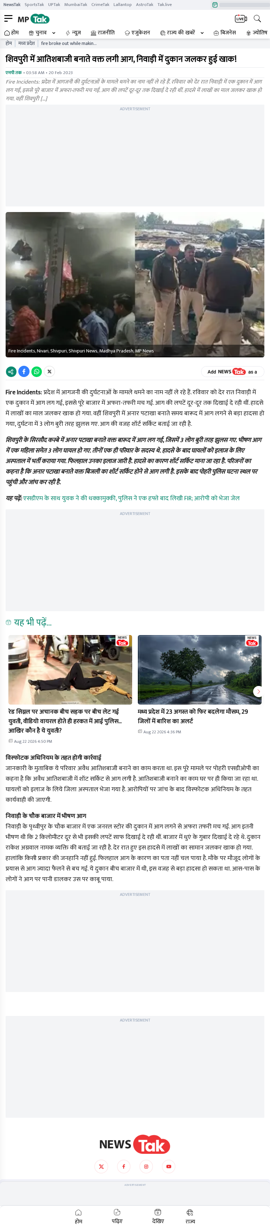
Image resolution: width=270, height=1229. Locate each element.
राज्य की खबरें (181, 33)
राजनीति (106, 33)
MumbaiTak (75, 4)
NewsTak (12, 4)
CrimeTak (100, 4)
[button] (70, 670)
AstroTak (144, 4)
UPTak (54, 4)
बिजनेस (228, 33)
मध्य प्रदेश (26, 43)
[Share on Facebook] (24, 371)
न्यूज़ (76, 33)
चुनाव (41, 33)
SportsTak (34, 4)
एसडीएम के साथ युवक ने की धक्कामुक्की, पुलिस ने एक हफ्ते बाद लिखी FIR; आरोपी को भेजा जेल (131, 498)
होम (15, 33)
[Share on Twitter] (49, 371)
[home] (135, 1144)
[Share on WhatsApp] (36, 371)
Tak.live (165, 4)
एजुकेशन (140, 33)
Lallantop (123, 4)
